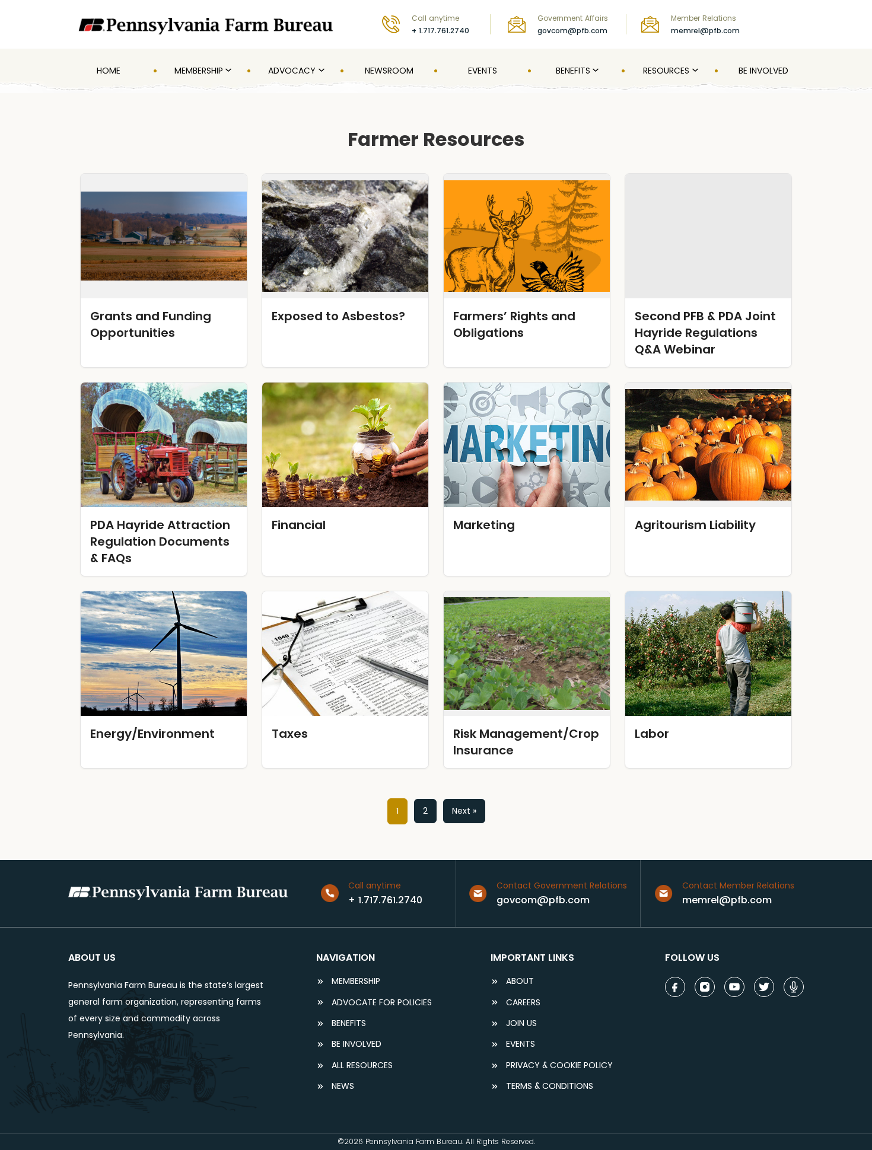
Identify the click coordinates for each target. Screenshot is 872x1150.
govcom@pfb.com (572, 31)
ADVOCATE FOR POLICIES (382, 1002)
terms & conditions (549, 1086)
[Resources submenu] (694, 70)
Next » (464, 811)
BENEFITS (349, 1023)
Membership (356, 981)
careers (523, 1002)
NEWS (343, 1086)
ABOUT (520, 981)
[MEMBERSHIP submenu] (227, 70)
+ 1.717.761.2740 (440, 31)
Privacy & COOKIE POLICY (559, 1065)
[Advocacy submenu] (320, 70)
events (520, 1044)
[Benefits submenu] (594, 70)
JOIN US (521, 1023)
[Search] (796, 24)
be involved (356, 1044)
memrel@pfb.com (705, 31)
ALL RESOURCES (362, 1065)
